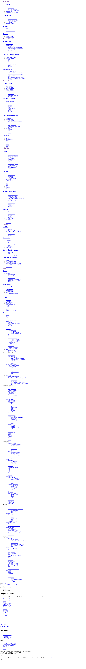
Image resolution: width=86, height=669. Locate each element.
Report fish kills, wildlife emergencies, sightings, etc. (16, 72)
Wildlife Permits (9, 28)
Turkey (7, 185)
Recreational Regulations (13, 155)
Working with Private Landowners (15, 121)
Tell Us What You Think (10, 304)
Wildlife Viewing (9, 193)
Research (6, 135)
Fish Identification (11, 157)
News (7, 292)
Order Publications (9, 308)
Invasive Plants (11, 122)
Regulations (8, 173)
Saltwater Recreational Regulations (15, 47)
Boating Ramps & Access (11, 262)
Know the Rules (9, 45)
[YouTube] (5, 626)
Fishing (5, 151)
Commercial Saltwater (12, 19)
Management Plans (12, 125)
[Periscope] (8, 626)
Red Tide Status (11, 76)
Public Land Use (9, 11)
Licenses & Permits (7, 603)
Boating (5, 209)
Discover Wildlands (9, 260)
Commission (7, 284)
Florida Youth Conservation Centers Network (15, 264)
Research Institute (11, 274)
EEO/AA (5, 646)
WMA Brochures (11, 175)
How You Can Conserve (10, 115)
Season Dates (10, 176)
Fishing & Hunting (9, 6)
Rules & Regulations (10, 291)
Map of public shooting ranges (12, 254)
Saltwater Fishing (9, 161)
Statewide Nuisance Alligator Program (15, 74)
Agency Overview (9, 289)
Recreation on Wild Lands (11, 200)
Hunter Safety (11, 177)
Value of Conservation (10, 86)
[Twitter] (3, 626)
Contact (5, 297)
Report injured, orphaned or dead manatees (16, 78)
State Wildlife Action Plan (13, 95)
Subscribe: (20, 627)
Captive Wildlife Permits (10, 31)
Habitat (7, 140)
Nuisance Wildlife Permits (11, 30)
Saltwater (7, 144)
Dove (7, 184)
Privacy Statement (6, 647)
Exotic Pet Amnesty (9, 119)
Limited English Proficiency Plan (9, 643)
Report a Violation (9, 44)
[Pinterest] (10, 626)
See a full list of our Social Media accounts (9, 627)
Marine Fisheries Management (14, 280)
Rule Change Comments (10, 305)
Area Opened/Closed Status (13, 230)
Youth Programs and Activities (14, 323)
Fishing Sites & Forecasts (11, 261)
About (7, 147)
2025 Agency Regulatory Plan (50, 657)
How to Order (11, 8)
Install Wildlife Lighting (10, 118)
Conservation (7, 83)
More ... (5, 34)
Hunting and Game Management (14, 275)
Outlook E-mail (6, 638)
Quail (7, 186)
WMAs (5, 227)
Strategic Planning (9, 290)
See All (9, 52)
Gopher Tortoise (11, 108)
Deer (6, 183)
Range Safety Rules (9, 252)
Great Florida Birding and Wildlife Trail (16, 198)
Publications (8, 146)
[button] (6, 1)
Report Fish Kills (11, 75)
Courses (9, 216)
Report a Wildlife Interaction (11, 71)
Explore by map (11, 204)
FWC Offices (8, 301)
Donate (9, 324)
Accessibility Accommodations (12, 12)
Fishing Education (11, 158)
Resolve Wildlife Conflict (11, 54)
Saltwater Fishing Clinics (13, 166)
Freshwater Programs (10, 88)
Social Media (8, 300)
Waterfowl (8, 187)
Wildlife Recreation (9, 191)
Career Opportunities (12, 320)
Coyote (9, 61)
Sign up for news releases (13, 293)
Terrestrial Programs (10, 90)
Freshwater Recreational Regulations (15, 48)
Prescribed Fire (11, 123)
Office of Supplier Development (9, 644)
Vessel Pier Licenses (10, 23)
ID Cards (10, 215)
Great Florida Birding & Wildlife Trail (13, 263)
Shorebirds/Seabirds (12, 64)
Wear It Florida (9, 221)
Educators (10, 129)
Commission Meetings (10, 286)
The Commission (6, 633)
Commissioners (9, 287)
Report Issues (7, 69)
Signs (7, 309)
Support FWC (8, 321)
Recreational (7, 4)
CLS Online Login (12, 21)
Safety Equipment (11, 214)
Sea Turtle (10, 111)
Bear (9, 59)
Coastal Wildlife (11, 94)
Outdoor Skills (11, 130)
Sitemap (4, 649)
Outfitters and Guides (10, 247)
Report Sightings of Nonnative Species (15, 77)
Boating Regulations (12, 50)
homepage (29, 596)
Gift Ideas (10, 322)
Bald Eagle (10, 106)
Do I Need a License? (12, 9)
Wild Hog (7, 188)
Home (4, 589)
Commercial (7, 15)
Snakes (9, 65)
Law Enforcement (11, 278)
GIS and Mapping (9, 139)
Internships (8, 316)
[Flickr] (7, 626)
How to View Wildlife (12, 196)
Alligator (10, 105)
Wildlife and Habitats (10, 99)
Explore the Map (11, 234)
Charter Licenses (9, 22)
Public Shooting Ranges (10, 180)
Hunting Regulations (12, 49)
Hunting (5, 171)
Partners (7, 294)
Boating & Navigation (10, 37)
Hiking (9, 245)
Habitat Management (10, 120)
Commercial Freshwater (13, 20)
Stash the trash (8, 91)
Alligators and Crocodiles (13, 63)
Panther (9, 110)
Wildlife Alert (7, 41)
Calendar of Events (9, 265)
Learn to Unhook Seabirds (11, 57)
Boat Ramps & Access (10, 218)
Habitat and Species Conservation (14, 279)
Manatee (9, 109)
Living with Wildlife (10, 58)
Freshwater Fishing (9, 153)
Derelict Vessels (9, 219)
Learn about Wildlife (12, 131)
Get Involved (7, 313)
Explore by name (11, 203)
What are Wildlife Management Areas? (13, 231)
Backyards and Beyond (12, 197)
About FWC (5, 611)
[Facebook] (2, 626)
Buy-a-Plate (10, 325)
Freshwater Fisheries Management (15, 276)
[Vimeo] (6, 626)
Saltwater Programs (9, 89)
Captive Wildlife (11, 46)
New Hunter (8, 179)
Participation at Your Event (11, 310)
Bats (9, 60)
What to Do (10, 205)
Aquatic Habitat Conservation (14, 126)
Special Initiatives (9, 92)
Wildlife (5, 26)
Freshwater (8, 138)
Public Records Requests (10, 306)
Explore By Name (11, 232)
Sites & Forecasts (11, 159)
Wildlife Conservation (10, 101)
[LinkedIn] (9, 626)
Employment (8, 317)
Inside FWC (8, 273)
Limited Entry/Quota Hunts (13, 10)
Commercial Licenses (10, 17)
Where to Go (8, 240)
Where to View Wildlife (13, 195)
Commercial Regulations (13, 156)
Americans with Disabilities (8, 645)
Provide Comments (12, 167)
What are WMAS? (11, 201)
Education (8, 128)
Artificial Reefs (9, 267)
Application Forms (9, 36)
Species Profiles (9, 103)
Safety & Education (9, 212)
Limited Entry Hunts (12, 178)
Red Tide (7, 142)
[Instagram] (1, 626)
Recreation (6, 238)
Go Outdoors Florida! (10, 257)
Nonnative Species (9, 102)
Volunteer (7, 315)
